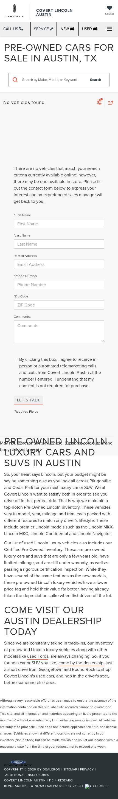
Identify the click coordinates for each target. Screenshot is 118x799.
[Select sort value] (109, 102)
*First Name (22, 215)
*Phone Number (25, 276)
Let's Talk (28, 400)
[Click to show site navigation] (109, 29)
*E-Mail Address (25, 255)
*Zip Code (21, 296)
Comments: (22, 316)
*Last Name (22, 235)
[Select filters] (99, 102)
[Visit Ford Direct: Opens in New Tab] (98, 786)
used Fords (37, 656)
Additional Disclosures (27, 775)
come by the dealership (80, 663)
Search (95, 79)
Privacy (87, 769)
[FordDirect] (18, 763)
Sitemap (70, 769)
